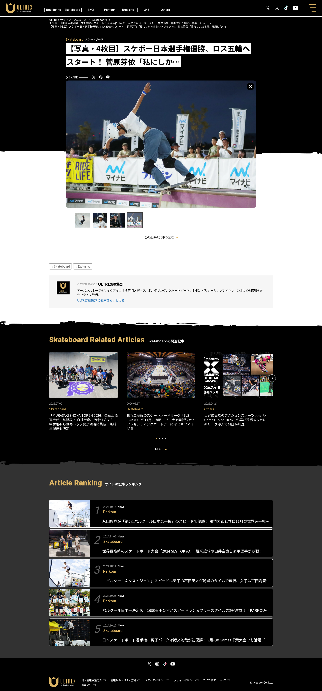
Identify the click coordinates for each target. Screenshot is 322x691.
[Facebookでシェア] (101, 77)
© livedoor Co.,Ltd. (261, 682)
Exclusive (84, 266)
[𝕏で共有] (94, 77)
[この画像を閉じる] (250, 86)
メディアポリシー (155, 680)
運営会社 (86, 685)
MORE (159, 449)
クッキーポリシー (184, 680)
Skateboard (72, 10)
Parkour (109, 10)
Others (165, 10)
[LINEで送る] (108, 77)
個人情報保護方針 (91, 680)
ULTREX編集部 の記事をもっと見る (100, 300)
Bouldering (53, 10)
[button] (272, 378)
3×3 (146, 10)
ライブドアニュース (214, 680)
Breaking (128, 10)
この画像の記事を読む (159, 237)
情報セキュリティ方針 (123, 680)
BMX (91, 10)
